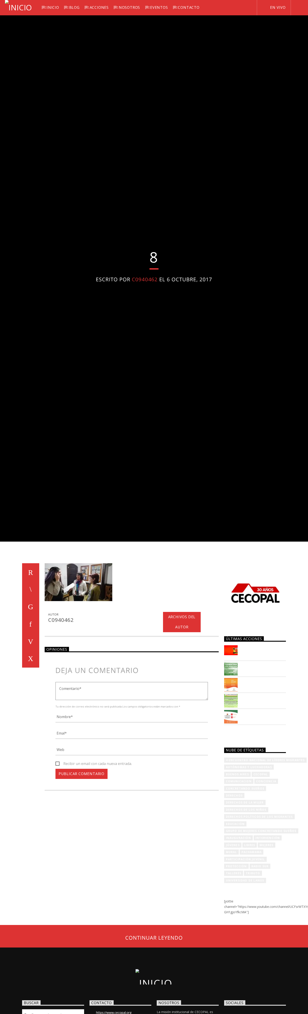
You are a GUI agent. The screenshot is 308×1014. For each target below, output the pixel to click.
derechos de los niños (246, 855)
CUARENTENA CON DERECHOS (260, 711)
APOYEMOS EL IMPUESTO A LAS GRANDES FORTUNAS (262, 697)
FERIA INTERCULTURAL (263, 741)
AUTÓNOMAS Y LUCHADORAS (249, 813)
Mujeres (266, 890)
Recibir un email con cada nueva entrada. (97, 808)
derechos (234, 841)
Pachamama (251, 898)
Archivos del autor (182, 667)
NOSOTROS (129, 7)
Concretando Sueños (245, 834)
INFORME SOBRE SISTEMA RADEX (257, 727)
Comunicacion (239, 827)
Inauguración (238, 883)
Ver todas (238, 778)
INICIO (53, 7)
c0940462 (145, 300)
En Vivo (277, 7)
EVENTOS (159, 7)
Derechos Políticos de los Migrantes (259, 862)
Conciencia (266, 827)
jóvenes (233, 890)
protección (236, 911)
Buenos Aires (237, 820)
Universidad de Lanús (245, 926)
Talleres (233, 919)
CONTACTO (188, 7)
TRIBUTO (253, 919)
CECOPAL (260, 820)
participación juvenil (245, 904)
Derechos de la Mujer (245, 848)
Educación (235, 869)
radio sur (260, 911)
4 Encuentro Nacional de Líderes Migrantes (265, 805)
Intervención (267, 883)
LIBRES (249, 890)
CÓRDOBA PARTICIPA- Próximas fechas (262, 759)
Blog (74, 7)
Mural (231, 898)
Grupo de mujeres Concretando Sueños (261, 876)
